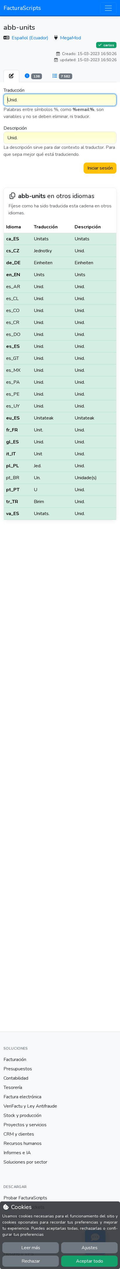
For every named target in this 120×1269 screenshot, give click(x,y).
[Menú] (108, 8)
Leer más (30, 1248)
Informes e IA (17, 1153)
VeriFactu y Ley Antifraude (30, 1106)
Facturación (14, 1059)
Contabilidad (15, 1078)
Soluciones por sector (25, 1162)
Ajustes (90, 1248)
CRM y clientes (18, 1134)
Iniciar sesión (100, 168)
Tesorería (12, 1087)
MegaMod (70, 38)
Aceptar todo (89, 1261)
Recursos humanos (22, 1143)
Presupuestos (17, 1069)
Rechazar (31, 1261)
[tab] (11, 76)
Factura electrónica (22, 1097)
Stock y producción (22, 1115)
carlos (108, 45)
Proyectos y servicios (25, 1125)
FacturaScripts (22, 8)
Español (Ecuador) (31, 38)
